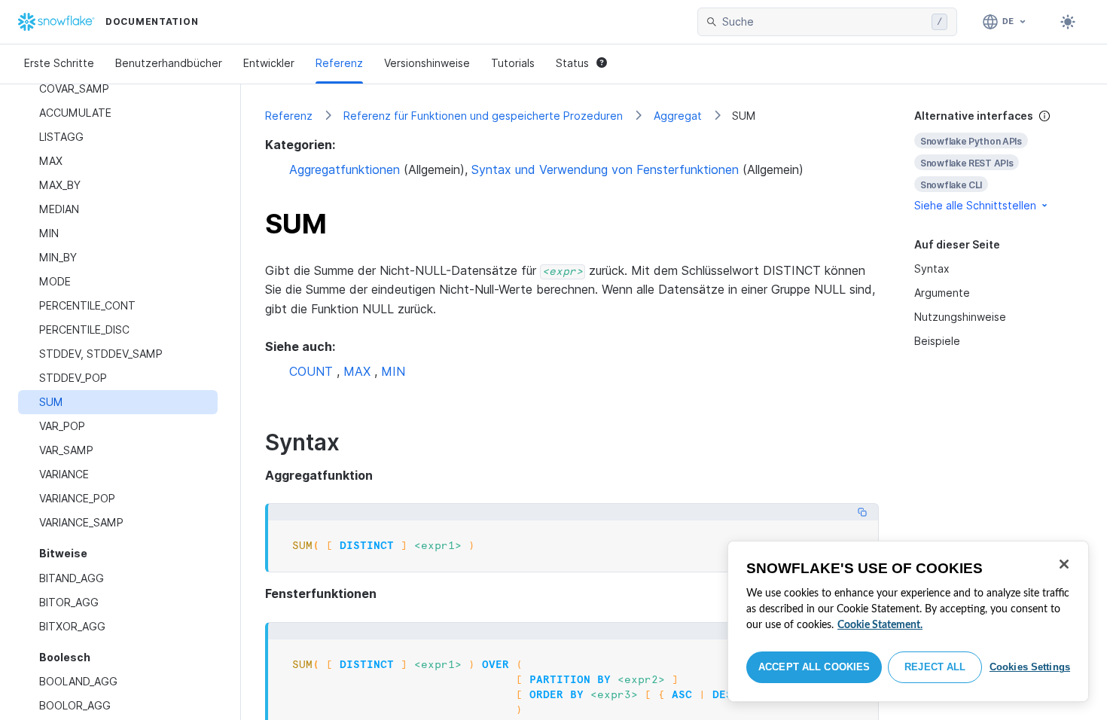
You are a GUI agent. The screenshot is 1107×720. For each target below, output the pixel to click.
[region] (908, 621)
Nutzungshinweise (960, 316)
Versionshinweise (427, 62)
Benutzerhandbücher (168, 62)
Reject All (934, 667)
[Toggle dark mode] (1068, 22)
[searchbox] (824, 21)
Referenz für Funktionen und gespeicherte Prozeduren (483, 115)
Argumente (942, 292)
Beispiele (937, 340)
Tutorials (513, 62)
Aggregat (678, 115)
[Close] (1064, 564)
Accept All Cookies (814, 667)
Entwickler (268, 62)
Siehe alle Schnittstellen (975, 205)
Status (572, 62)
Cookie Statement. (879, 625)
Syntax (932, 268)
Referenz (339, 62)
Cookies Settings (1030, 667)
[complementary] (998, 160)
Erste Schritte (59, 62)
